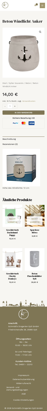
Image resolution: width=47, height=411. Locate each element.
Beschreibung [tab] (9, 139)
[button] (40, 32)
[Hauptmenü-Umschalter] (42, 5)
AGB (24, 394)
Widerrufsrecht (23, 383)
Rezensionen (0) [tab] (10, 144)
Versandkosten (28, 101)
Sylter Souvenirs (16, 83)
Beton (28, 83)
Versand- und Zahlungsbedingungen (17, 388)
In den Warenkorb (23, 113)
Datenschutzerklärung (23, 379)
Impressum (23, 375)
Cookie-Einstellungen (23, 400)
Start (5, 83)
